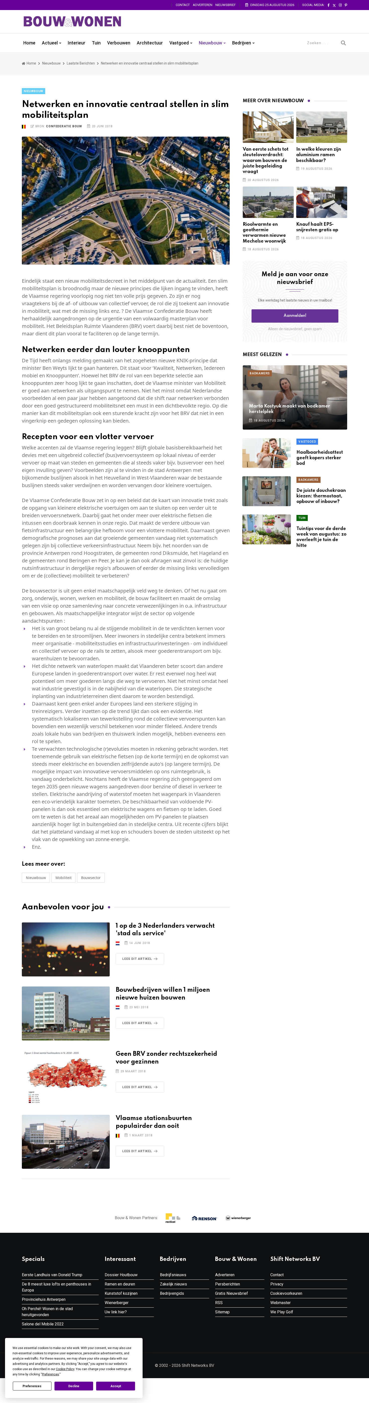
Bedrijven (241, 42)
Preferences (32, 1386)
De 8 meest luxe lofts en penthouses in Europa (56, 1287)
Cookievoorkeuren (286, 1293)
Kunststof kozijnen (121, 1293)
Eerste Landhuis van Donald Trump (52, 1274)
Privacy (276, 1284)
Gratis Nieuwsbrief (231, 1293)
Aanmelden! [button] (295, 316)
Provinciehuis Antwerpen (44, 1299)
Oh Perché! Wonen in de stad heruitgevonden (47, 1311)
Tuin (96, 42)
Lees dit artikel (137, 959)
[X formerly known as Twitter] (334, 5)
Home (29, 42)
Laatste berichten (81, 63)
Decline (73, 1386)
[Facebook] (329, 5)
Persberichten (227, 1284)
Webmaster (280, 1302)
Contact (183, 5)
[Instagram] (340, 5)
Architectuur (150, 42)
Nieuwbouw (210, 42)
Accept (115, 1386)
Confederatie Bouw (64, 126)
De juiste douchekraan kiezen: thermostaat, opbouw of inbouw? (321, 496)
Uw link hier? (116, 1312)
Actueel (50, 42)
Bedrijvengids (172, 1293)
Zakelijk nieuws (173, 1284)
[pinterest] (346, 5)
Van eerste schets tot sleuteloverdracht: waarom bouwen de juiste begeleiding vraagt (265, 160)
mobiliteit (63, 877)
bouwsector (91, 877)
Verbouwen (118, 42)
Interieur (76, 42)
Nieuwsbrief (225, 5)
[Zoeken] (343, 43)
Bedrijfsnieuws (173, 1274)
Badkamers (260, 373)
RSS (219, 1302)
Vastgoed (179, 42)
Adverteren (202, 5)
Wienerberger (117, 1302)
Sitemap (222, 1312)
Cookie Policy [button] (65, 1369)
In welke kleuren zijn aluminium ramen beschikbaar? (318, 155)
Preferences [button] (50, 1374)
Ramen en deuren (120, 1284)
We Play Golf (281, 1312)
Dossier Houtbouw (121, 1274)
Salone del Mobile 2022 (43, 1324)
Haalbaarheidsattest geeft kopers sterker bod (319, 458)
